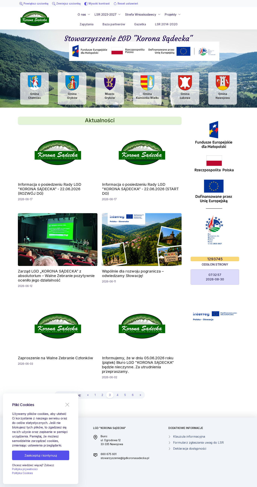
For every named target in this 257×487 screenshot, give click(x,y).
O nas (82, 14)
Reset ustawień (127, 3)
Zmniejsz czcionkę (68, 3)
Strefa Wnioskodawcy (140, 14)
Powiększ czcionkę (35, 3)
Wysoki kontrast (99, 3)
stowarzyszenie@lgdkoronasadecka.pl (125, 458)
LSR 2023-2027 (105, 14)
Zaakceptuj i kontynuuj (40, 455)
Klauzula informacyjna (189, 436)
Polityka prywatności (25, 469)
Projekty (170, 14)
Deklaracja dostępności (189, 448)
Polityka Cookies (22, 473)
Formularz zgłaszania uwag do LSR (198, 442)
